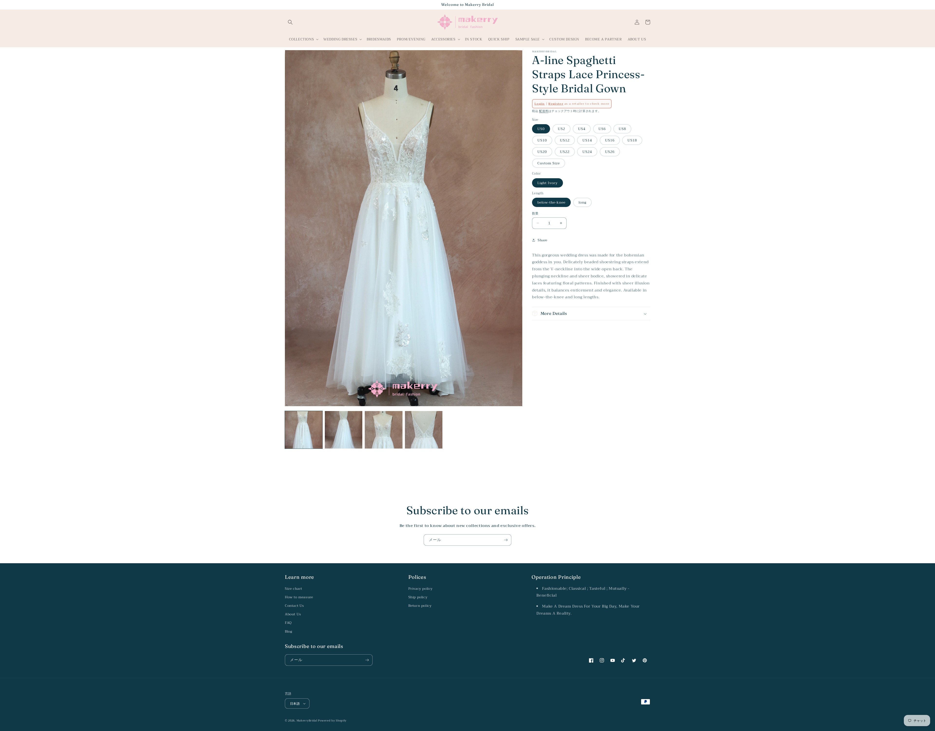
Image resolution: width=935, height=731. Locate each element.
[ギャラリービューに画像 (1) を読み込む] (303, 430)
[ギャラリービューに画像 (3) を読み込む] (383, 430)
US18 (632, 140)
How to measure (299, 597)
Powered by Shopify (332, 720)
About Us (293, 614)
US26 (610, 152)
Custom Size (548, 163)
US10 (542, 140)
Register (555, 103)
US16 (610, 140)
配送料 (543, 111)
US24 (587, 152)
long (582, 202)
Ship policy (418, 597)
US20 (542, 152)
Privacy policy (420, 588)
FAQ (288, 623)
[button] (290, 22)
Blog (288, 631)
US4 (581, 129)
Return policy (420, 606)
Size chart (293, 588)
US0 (541, 129)
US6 (602, 129)
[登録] (505, 540)
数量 (535, 213)
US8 (622, 129)
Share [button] (542, 240)
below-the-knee (551, 202)
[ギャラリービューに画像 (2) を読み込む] (343, 430)
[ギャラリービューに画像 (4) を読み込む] (423, 430)
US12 (565, 140)
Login (539, 103)
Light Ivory (547, 183)
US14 (587, 140)
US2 (561, 129)
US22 (565, 152)
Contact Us (294, 606)
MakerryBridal (307, 720)
